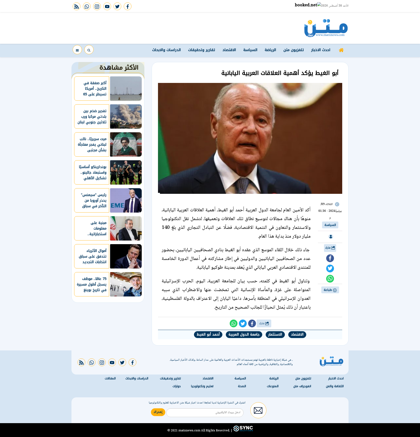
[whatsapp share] (330, 279)
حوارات (177, 386)
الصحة (242, 386)
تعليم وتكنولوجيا (202, 386)
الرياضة (270, 49)
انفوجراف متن (302, 386)
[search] (89, 49)
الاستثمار (275, 334)
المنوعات (273, 386)
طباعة (328, 290)
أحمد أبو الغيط (208, 334)
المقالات (110, 378)
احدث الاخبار (320, 49)
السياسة (250, 49)
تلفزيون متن (293, 49)
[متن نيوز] (326, 28)
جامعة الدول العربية (244, 334)
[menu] (77, 49)
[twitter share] (330, 268)
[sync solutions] (242, 430)
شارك (328, 247)
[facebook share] (330, 258)
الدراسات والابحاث (166, 49)
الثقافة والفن (335, 386)
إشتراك (158, 412)
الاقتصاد (229, 49)
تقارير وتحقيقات (201, 49)
